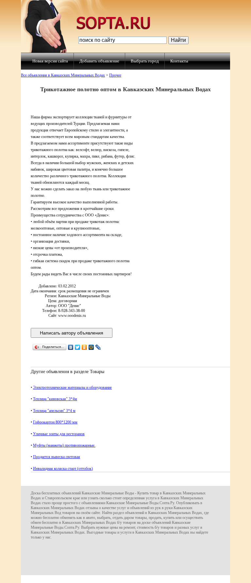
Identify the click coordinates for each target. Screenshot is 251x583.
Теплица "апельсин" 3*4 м (54, 410)
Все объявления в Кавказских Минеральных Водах (63, 75)
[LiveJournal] (98, 347)
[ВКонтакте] (70, 347)
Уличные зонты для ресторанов (59, 434)
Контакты (179, 61)
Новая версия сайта (50, 61)
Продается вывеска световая (56, 456)
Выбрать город (145, 61)
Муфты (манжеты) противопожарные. (64, 445)
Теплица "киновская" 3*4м (55, 399)
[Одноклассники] (84, 347)
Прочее (115, 75)
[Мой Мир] (91, 347)
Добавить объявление (99, 61)
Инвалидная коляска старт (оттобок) (63, 468)
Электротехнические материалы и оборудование (72, 387)
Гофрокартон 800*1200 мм (55, 422)
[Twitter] (77, 347)
